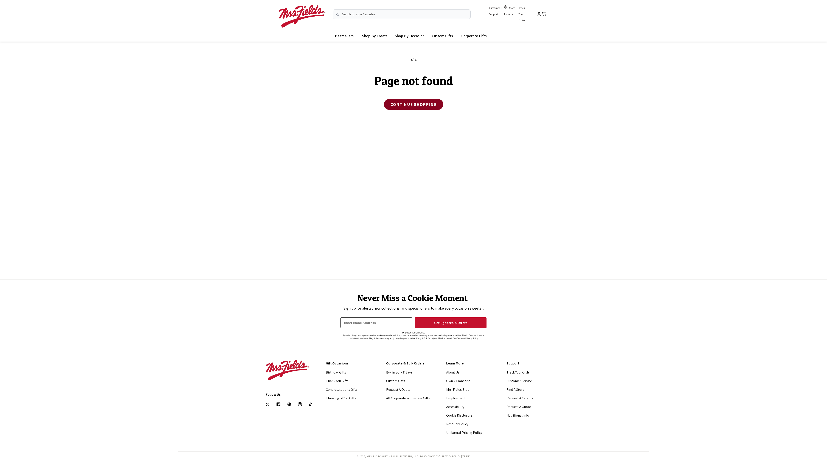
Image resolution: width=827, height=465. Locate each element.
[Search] (337, 15)
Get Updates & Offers (450, 323)
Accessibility (455, 407)
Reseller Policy (457, 424)
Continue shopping (413, 104)
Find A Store (515, 389)
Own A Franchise (458, 381)
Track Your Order (522, 14)
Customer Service (519, 381)
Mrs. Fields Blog (457, 389)
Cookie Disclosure (459, 415)
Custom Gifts (395, 381)
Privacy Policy (451, 456)
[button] (375, 36)
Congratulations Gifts (342, 389)
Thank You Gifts (337, 381)
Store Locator (509, 11)
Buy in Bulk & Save (399, 372)
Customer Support (494, 11)
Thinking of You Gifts (341, 398)
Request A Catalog (520, 398)
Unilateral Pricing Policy (464, 432)
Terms (466, 456)
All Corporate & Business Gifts (408, 398)
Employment (456, 398)
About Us (452, 372)
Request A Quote (398, 389)
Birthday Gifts (336, 372)
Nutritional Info (518, 415)
